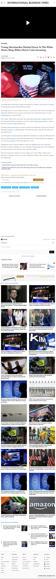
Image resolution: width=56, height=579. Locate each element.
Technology (3, 565)
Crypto (2, 570)
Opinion (2, 572)
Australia (35, 557)
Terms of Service (33, 182)
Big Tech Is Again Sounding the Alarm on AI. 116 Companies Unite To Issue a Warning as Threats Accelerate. (13, 401)
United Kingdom (36, 563)
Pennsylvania (37, 147)
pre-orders (13, 138)
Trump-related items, (6, 115)
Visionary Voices (15, 557)
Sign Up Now (20, 276)
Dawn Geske (5, 56)
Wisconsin (3, 155)
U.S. (2, 559)
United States (36, 565)
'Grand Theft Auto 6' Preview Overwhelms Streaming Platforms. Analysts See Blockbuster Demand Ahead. (13, 377)
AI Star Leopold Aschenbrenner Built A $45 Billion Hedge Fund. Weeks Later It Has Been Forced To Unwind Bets (42, 493)
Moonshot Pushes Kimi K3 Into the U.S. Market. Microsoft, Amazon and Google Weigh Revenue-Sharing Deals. (41, 353)
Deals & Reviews (15, 570)
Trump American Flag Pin (40, 121)
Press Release (15, 565)
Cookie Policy (25, 565)
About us (24, 557)
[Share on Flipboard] (46, 57)
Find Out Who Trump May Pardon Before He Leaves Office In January (20, 165)
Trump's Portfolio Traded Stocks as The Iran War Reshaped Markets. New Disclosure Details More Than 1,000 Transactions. (13, 329)
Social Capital (14, 559)
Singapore (35, 561)
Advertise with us (26, 568)
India (34, 559)
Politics (2, 568)
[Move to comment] (54, 57)
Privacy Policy (41, 182)
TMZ (19, 115)
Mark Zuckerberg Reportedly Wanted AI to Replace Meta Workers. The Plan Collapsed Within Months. (14, 305)
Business (3, 563)
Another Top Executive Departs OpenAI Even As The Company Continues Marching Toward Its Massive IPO (41, 329)
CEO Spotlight (14, 568)
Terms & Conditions (26, 561)
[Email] (51, 57)
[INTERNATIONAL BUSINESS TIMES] (28, 3)
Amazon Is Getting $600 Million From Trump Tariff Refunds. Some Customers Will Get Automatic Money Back (41, 517)
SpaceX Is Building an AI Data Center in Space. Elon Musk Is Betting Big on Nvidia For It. (39, 543)
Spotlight (13, 563)
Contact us (25, 559)
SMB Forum (14, 561)
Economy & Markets (5, 561)
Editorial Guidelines (41, 196)
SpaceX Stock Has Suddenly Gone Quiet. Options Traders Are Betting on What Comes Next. (39, 527)
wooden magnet (15, 127)
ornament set (11, 129)
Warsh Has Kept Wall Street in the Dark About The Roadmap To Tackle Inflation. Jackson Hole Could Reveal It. (42, 469)
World (2, 557)
